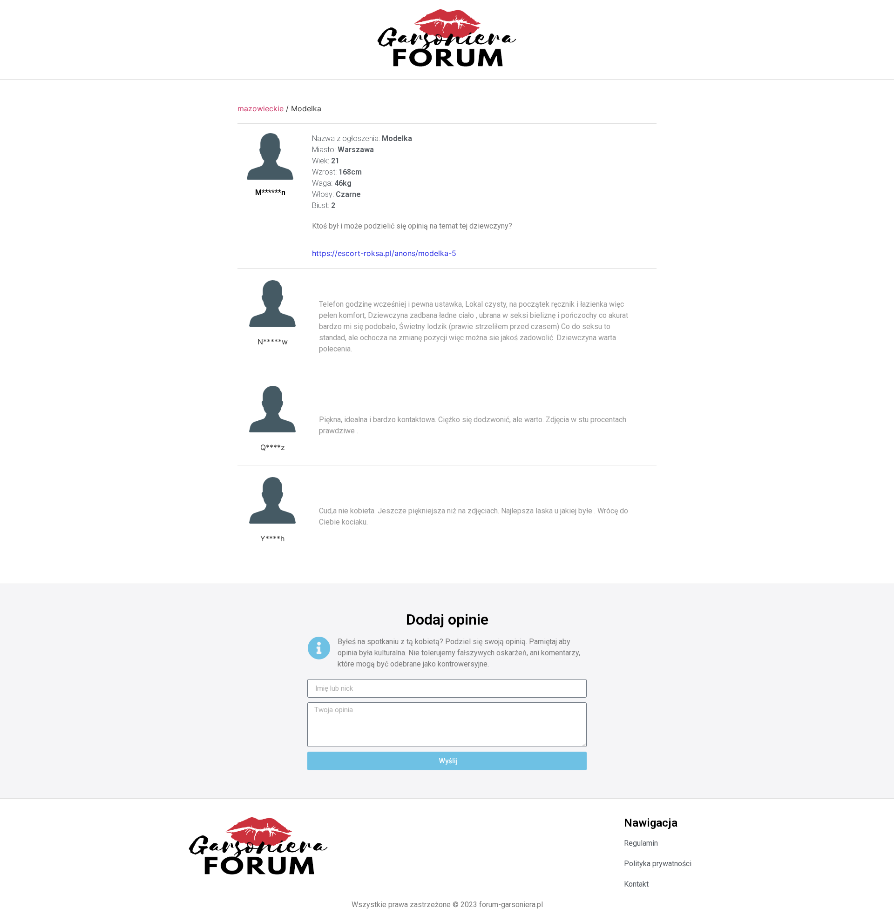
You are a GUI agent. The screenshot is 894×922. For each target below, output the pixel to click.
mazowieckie (260, 108)
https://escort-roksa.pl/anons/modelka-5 (384, 253)
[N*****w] (272, 303)
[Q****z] (272, 409)
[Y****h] (272, 500)
